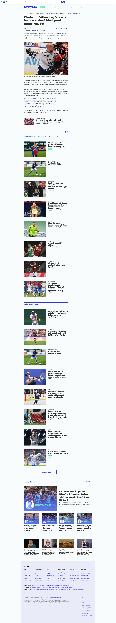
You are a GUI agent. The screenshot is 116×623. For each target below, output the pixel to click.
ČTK (25, 28)
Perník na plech (61, 580)
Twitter (83, 602)
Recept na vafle (61, 578)
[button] (46, 58)
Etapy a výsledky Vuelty (40, 573)
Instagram (84, 600)
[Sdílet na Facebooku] (65, 132)
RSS (83, 597)
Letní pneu (58, 589)
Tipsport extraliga (40, 118)
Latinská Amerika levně (74, 578)
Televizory (68, 589)
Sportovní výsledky (52, 161)
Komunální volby (27, 580)
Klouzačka (52, 587)
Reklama (84, 603)
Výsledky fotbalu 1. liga (51, 573)
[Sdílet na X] (67, 132)
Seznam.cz (111, 1)
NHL (49, 389)
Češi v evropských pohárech (64, 585)
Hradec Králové (46, 136)
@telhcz (35, 98)
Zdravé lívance (61, 575)
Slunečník (48, 587)
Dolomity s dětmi (73, 580)
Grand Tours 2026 (38, 580)
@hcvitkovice (27, 101)
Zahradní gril (67, 587)
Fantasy (43, 7)
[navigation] (2, 2)
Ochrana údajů (85, 608)
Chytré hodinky (74, 589)
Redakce (83, 595)
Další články (88, 481)
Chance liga (49, 572)
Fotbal (49, 7)
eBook (59, 28)
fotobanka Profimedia (56, 597)
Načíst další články (46, 472)
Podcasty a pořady (82, 7)
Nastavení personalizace (87, 615)
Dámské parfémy (52, 589)
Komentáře (29, 482)
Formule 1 (49, 578)
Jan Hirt (37, 575)
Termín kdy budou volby (29, 576)
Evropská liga (51, 281)
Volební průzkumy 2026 (28, 573)
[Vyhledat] (63, 2)
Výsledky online (71, 7)
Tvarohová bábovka (62, 576)
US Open (50, 201)
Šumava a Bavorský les (74, 575)
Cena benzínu (55, 585)
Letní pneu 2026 (84, 572)
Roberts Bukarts (55, 136)
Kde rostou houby (48, 585)
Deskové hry (63, 589)
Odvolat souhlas (85, 613)
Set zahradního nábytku (59, 587)
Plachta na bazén (36, 587)
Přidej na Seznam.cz (86, 605)
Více (90, 7)
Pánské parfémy (81, 589)
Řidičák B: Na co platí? (85, 576)
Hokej (54, 7)
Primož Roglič (38, 578)
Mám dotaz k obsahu (86, 610)
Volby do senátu (27, 578)
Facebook (84, 599)
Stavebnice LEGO (44, 589)
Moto (64, 7)
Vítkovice (40, 136)
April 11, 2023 (40, 106)
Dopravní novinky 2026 (86, 575)
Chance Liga (51, 141)
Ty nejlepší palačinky (62, 572)
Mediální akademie (85, 612)
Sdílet (64, 28)
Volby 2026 (26, 572)
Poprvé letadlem (73, 573)
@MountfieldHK (28, 100)
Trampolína (43, 587)
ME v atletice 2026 (50, 576)
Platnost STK (84, 580)
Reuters (50, 597)
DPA (47, 597)
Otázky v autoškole (85, 578)
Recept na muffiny (62, 573)
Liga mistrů (51, 181)
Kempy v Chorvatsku (74, 572)
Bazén (31, 587)
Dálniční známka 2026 (85, 573)
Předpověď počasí (40, 585)
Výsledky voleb (27, 575)
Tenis (59, 7)
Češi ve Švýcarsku (73, 576)
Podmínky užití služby (86, 607)
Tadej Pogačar (38, 576)
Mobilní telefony (37, 589)
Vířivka (71, 587)
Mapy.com (34, 585)
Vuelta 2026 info (38, 572)
